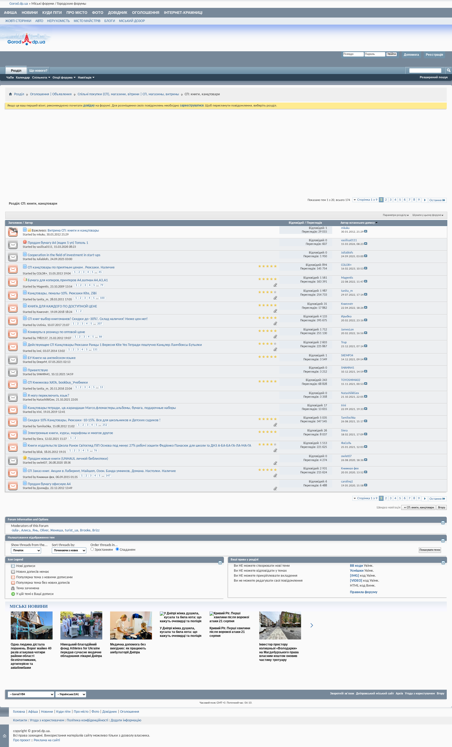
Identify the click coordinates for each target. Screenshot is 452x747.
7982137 (42, 338)
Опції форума (62, 77)
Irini (39, 412)
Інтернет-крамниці (183, 12)
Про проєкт (21, 740)
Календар (23, 77)
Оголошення (145, 12)
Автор (29, 222)
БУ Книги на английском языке (52, 358)
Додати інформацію (126, 720)
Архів (399, 693)
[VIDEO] (356, 581)
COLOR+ (42, 273)
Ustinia (41, 325)
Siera (40, 439)
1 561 (323, 277)
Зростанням (103, 550)
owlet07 (42, 462)
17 (325, 405)
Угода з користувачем (420, 693)
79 (101, 285)
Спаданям (127, 550)
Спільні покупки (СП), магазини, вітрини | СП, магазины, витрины (128, 94)
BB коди (356, 566)
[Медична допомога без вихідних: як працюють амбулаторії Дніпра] (131, 641)
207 (99, 323)
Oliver (44, 530)
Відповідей (296, 222)
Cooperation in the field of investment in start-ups (64, 255)
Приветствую (38, 370)
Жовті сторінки (18, 21)
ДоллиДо (43, 488)
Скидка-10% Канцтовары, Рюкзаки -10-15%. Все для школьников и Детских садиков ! (94, 420)
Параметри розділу (394, 215)
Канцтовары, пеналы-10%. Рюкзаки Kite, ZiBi (62, 293)
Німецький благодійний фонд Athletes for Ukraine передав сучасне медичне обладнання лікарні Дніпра (81, 650)
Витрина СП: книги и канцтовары (73, 231)
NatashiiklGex (45, 399)
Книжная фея (45, 477)
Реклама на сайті (47, 740)
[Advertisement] (226, 149)
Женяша (56, 530)
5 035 (323, 417)
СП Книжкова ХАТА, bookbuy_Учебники (58, 383)
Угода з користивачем (47, 720)
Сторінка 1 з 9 (367, 199)
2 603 (323, 342)
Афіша (10, 12)
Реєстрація (434, 55)
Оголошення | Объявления (51, 94)
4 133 (323, 316)
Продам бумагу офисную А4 (49, 484)
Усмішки (357, 571)
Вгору (441, 507)
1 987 (323, 291)
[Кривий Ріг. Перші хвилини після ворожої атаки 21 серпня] (230, 621)
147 (108, 475)
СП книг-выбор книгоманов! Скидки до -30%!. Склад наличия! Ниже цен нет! (88, 319)
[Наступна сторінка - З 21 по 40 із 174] (424, 200)
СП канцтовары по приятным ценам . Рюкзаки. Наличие (71, 267)
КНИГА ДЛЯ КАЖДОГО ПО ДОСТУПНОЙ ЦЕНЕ (62, 306)
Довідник (117, 12)
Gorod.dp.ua (18, 4)
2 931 (323, 468)
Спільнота (39, 77)
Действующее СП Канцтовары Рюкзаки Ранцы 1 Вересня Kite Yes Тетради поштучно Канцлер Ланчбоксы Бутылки (115, 345)
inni (39, 351)
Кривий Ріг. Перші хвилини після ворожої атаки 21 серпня (230, 632)
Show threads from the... (29, 545)
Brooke (85, 530)
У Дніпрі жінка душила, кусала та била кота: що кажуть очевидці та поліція (180, 632)
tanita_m (42, 299)
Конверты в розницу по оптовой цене (56, 332)
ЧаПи (10, 77)
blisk (39, 451)
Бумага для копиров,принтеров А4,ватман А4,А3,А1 (68, 280)
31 (325, 304)
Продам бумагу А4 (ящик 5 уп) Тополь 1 (58, 243)
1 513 (323, 443)
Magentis (43, 286)
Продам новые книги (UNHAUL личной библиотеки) (68, 459)
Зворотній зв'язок (342, 693)
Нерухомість (58, 21)
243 (324, 380)
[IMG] (354, 576)
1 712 (323, 329)
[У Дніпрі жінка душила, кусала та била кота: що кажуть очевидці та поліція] (181, 621)
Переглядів (314, 222)
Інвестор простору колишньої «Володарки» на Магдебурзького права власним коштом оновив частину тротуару (279, 652)
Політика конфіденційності (87, 720)
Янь (35, 530)
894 (324, 265)
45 (100, 272)
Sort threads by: (63, 545)
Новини (30, 12)
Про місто (76, 12)
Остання (436, 200)
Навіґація (84, 77)
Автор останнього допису (358, 222)
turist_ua (71, 530)
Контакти (20, 720)
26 (325, 430)
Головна (19, 712)
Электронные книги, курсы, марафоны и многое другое (70, 433)
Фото (97, 12)
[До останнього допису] (365, 232)
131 (95, 349)
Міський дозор (132, 21)
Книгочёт (43, 312)
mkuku (41, 234)
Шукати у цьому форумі (427, 215)
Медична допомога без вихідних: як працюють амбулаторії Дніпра (128, 648)
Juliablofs (43, 259)
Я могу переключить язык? (48, 396)
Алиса (26, 530)
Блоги (109, 21)
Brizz (96, 530)
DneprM (42, 362)
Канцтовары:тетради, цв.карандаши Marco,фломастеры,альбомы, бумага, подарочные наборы (102, 408)
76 (95, 450)
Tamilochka (44, 426)
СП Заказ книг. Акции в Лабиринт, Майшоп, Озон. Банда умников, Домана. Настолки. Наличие (102, 471)
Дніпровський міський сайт (375, 693)
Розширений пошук (434, 77)
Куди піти (52, 12)
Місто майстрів (87, 21)
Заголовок (15, 222)
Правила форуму (363, 592)
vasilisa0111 (44, 247)
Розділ (16, 70)
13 (101, 387)
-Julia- (15, 530)
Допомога (411, 55)
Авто (39, 21)
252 (105, 425)
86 (100, 336)
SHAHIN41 (43, 374)
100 (102, 298)
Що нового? (38, 70)
